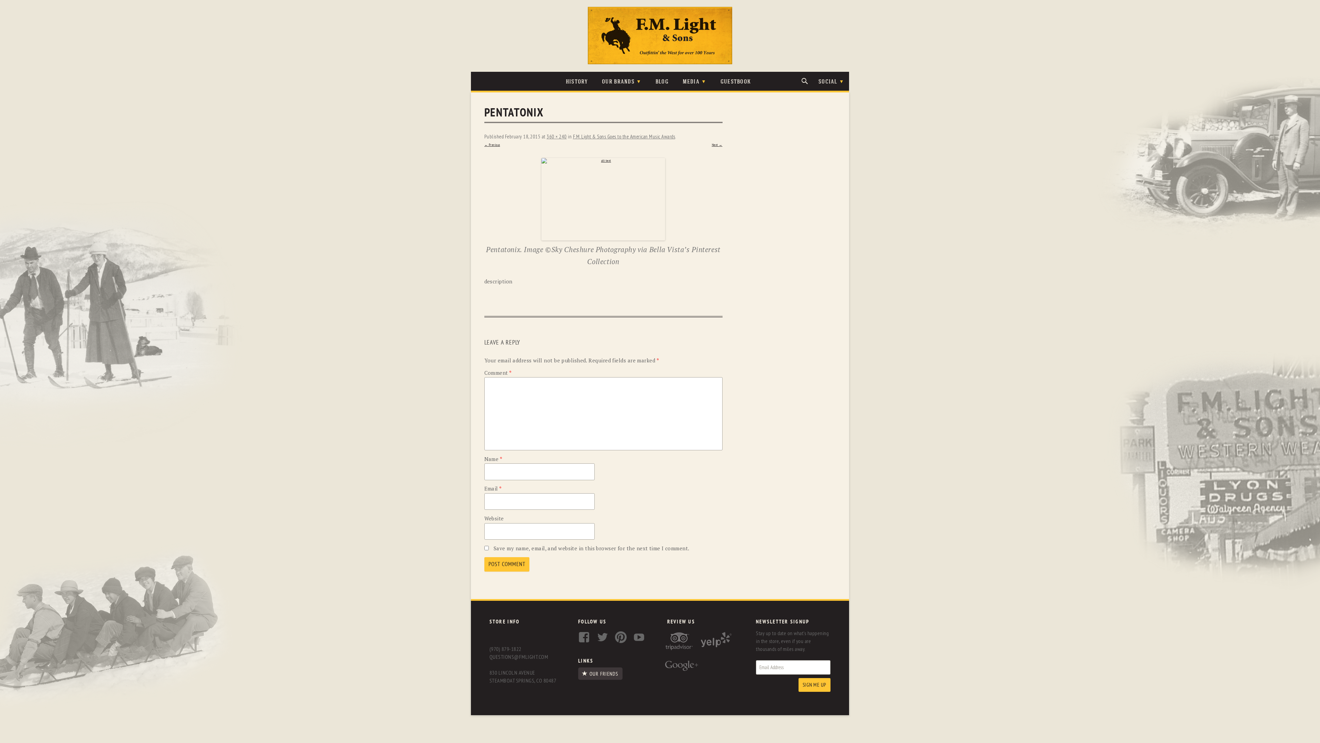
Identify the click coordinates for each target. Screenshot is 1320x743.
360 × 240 (557, 137)
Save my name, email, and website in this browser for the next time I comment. (592, 548)
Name (493, 458)
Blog (662, 82)
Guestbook (735, 82)
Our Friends (604, 674)
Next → (717, 145)
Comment (498, 372)
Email (493, 488)
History (577, 82)
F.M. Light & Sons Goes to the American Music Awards (624, 137)
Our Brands (618, 82)
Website (494, 518)
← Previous (492, 145)
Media (691, 82)
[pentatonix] (603, 199)
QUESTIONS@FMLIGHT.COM (519, 657)
